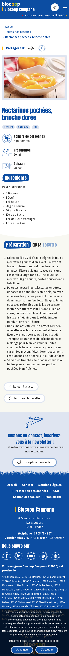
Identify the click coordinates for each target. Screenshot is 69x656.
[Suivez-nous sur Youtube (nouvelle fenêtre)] (31, 556)
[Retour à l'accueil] (11, 4)
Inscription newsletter (37, 462)
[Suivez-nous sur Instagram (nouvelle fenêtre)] (43, 556)
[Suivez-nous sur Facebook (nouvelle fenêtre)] (6, 556)
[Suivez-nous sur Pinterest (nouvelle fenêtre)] (55, 556)
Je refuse (22, 649)
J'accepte (47, 649)
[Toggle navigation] (65, 8)
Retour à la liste (23, 386)
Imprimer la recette (27, 398)
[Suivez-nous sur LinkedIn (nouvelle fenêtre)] (18, 556)
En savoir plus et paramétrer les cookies (34, 640)
